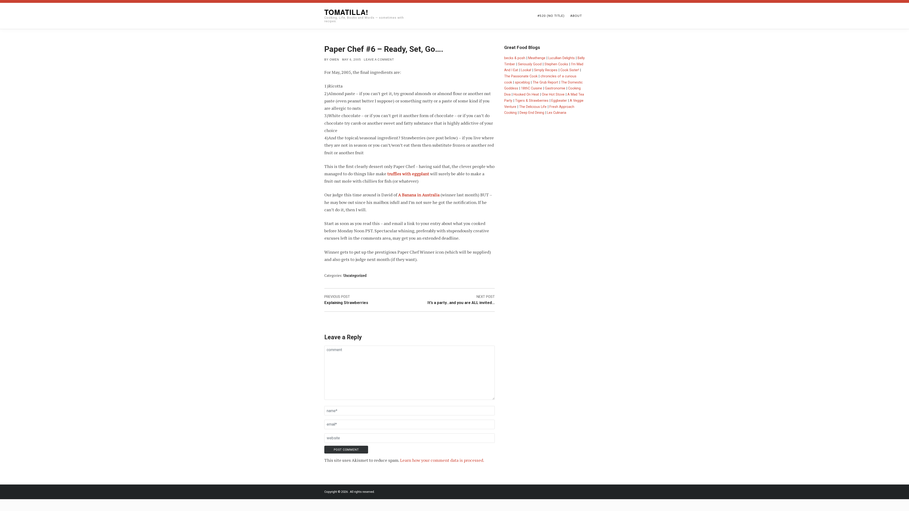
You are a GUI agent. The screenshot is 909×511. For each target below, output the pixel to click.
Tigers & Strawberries (531, 100)
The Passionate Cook (521, 76)
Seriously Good (530, 64)
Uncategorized (354, 275)
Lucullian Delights (561, 58)
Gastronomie (555, 88)
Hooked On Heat (526, 94)
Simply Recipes (545, 70)
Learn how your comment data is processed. (442, 460)
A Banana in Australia (419, 195)
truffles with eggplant (408, 173)
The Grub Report (545, 82)
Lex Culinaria (556, 112)
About (576, 16)
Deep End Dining (532, 112)
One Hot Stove (553, 94)
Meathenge (536, 58)
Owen (334, 59)
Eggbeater (559, 100)
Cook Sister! (569, 70)
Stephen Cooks (556, 64)
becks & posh (514, 58)
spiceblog (522, 82)
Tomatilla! (346, 12)
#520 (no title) (551, 16)
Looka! (526, 70)
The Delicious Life (533, 107)
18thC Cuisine (531, 88)
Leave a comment (379, 59)
